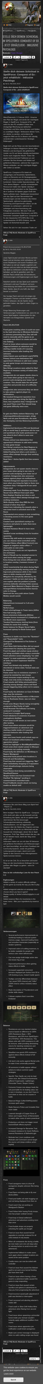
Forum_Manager (16, 53)
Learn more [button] (8, 1374)
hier (16, 228)
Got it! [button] (13, 1380)
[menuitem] (8, 25)
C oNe (10, 64)
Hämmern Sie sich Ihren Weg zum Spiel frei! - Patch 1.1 (21, 806)
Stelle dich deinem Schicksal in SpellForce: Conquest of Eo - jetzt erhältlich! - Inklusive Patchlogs (21, 42)
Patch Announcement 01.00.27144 (17, 247)
